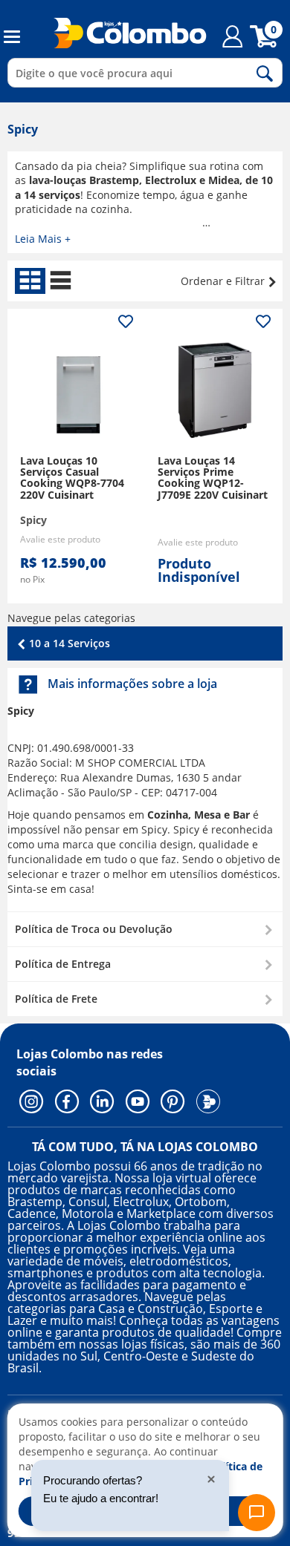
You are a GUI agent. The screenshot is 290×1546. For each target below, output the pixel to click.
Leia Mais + (43, 239)
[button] (145, 928)
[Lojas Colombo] (121, 32)
